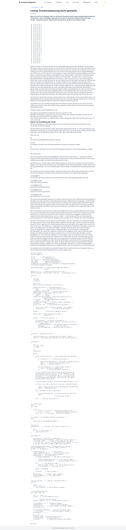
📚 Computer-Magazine (27, 2)
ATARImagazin (87, 2)
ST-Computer (48, 2)
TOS (67, 2)
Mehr (96, 2)
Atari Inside (76, 2)
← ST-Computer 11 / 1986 (36, 7)
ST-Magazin (59, 2)
